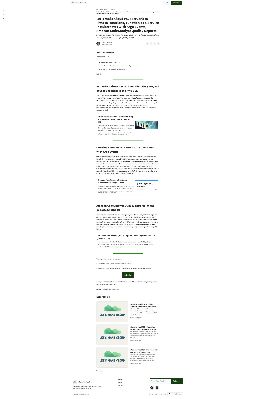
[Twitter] (152, 388)
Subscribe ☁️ (177, 3)
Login (166, 3)
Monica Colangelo (107, 43)
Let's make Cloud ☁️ (102, 9)
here (118, 289)
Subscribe (128, 275)
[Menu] (184, 2)
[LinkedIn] (157, 388)
